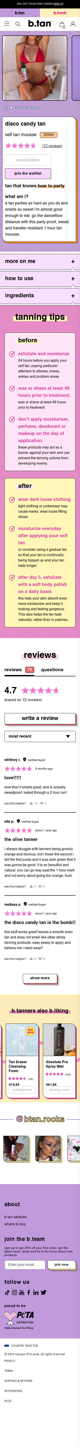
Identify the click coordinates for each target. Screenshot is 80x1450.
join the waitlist (28, 173)
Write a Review (40, 718)
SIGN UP (58, 4)
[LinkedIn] (35, 1292)
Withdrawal (13, 1391)
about (12, 1204)
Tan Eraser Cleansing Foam (18, 1066)
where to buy (15, 1224)
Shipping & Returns (18, 1381)
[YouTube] (21, 1292)
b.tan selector (15, 1217)
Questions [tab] (52, 670)
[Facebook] (28, 1292)
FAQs (7, 1401)
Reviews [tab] (18, 670)
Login (73, 24)
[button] (21, 146)
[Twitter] (43, 1292)
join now (61, 1264)
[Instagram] (14, 1292)
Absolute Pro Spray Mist (57, 1064)
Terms (8, 1371)
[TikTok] (7, 1292)
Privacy (10, 1361)
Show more (40, 978)
